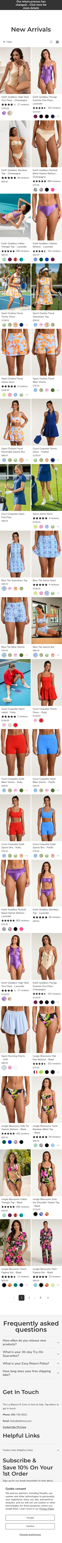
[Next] (48, 1298)
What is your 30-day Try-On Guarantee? (23, 1354)
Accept (30, 1517)
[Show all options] (57, 116)
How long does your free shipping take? (27, 1373)
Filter (9, 42)
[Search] (11, 15)
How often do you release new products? (24, 1342)
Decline (30, 1526)
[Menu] (4, 15)
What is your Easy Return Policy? (26, 1363)
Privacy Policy (46, 1508)
